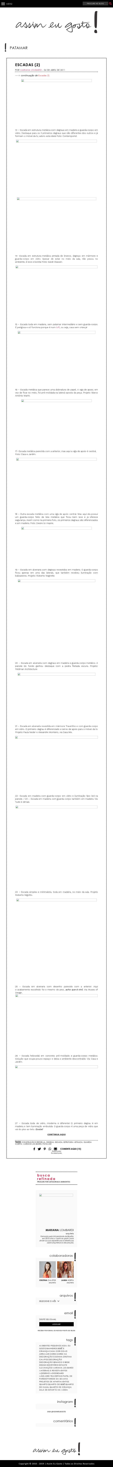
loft (58, 327)
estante (63, 1365)
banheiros (52, 1348)
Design (43, 1365)
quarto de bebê (56, 1384)
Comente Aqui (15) (70, 1148)
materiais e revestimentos (53, 1370)
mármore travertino (50, 1376)
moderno (44, 1373)
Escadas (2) (27, 64)
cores (53, 1354)
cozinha (57, 1357)
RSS (66, 3)
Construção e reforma (33, 1142)
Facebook (52, 3)
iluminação (45, 1368)
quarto (43, 1384)
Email (50, 1149)
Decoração (55, 1359)
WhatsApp (76, 3)
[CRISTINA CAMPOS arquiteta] (47, 1269)
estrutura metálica (73, 1142)
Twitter (61, 3)
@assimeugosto (58, 1412)
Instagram (48, 3)
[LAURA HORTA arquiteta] (65, 1269)
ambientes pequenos (50, 1346)
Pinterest (56, 3)
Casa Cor (54, 1351)
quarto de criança (61, 1387)
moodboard (57, 1373)
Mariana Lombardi (32, 1144)
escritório (53, 1365)
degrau (50, 1142)
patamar (47, 1144)
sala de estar (46, 1390)
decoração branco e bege (54, 1362)
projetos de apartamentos (54, 1381)
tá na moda (61, 1390)
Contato (71, 3)
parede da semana (57, 1379)
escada (58, 1142)
